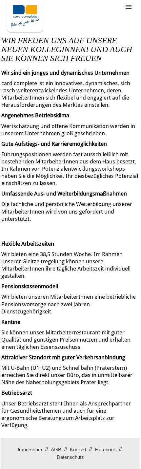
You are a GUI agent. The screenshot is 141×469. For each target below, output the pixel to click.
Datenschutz (70, 457)
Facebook (105, 449)
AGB (56, 449)
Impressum (30, 449)
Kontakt (78, 449)
